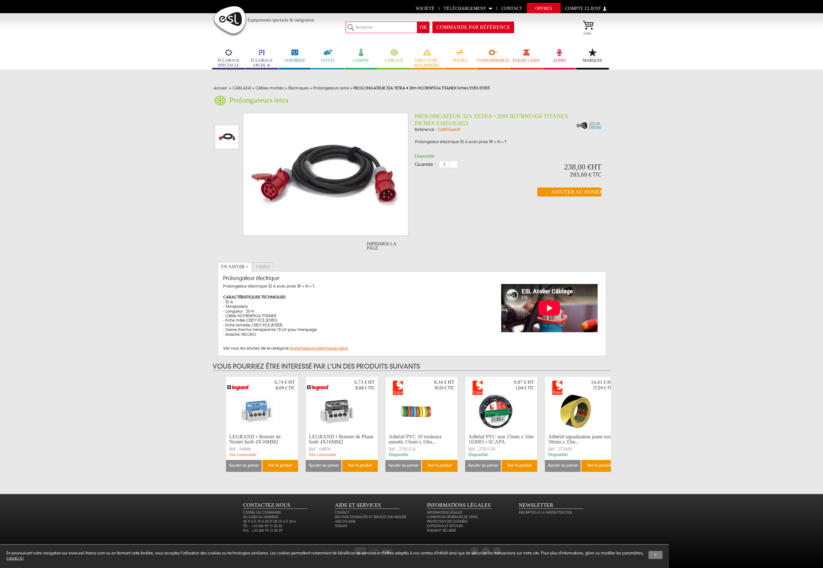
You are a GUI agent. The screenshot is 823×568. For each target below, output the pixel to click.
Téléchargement (465, 8)
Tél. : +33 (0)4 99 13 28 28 (262, 526)
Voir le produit (280, 465)
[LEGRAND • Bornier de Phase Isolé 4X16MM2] (342, 404)
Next (612, 424)
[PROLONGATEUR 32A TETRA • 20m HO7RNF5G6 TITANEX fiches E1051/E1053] (588, 126)
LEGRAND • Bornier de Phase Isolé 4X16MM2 (341, 439)
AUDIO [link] (559, 60)
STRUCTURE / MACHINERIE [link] (427, 63)
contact (512, 8)
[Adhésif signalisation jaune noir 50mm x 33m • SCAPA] (581, 404)
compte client (583, 8)
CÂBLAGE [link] (394, 60)
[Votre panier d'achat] (591, 26)
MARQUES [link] (592, 60)
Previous (221, 424)
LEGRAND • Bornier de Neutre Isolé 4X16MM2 (255, 439)
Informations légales (444, 512)
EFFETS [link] (328, 60)
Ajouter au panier (244, 465)
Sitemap (341, 526)
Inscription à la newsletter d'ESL (545, 512)
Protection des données (447, 521)
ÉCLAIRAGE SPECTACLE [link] (229, 63)
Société (425, 8)
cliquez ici (14, 558)
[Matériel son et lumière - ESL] (230, 21)
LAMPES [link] (361, 60)
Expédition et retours (445, 526)
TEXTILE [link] (460, 60)
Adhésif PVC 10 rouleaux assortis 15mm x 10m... (415, 439)
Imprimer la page (381, 246)
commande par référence (473, 27)
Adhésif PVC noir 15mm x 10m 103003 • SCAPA (501, 439)
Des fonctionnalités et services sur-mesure (370, 517)
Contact (342, 512)
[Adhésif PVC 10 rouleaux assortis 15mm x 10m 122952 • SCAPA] (421, 404)
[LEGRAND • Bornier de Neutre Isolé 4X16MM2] (262, 404)
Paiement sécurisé (441, 530)
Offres (543, 8)
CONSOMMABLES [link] (493, 60)
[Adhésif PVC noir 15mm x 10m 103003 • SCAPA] (501, 404)
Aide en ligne (345, 521)
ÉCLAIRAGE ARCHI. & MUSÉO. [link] (262, 63)
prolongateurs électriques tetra (319, 348)
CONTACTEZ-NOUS (266, 505)
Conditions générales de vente (452, 517)
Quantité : (425, 164)
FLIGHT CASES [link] (526, 60)
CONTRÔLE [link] (295, 60)
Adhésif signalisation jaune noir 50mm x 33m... (580, 439)
